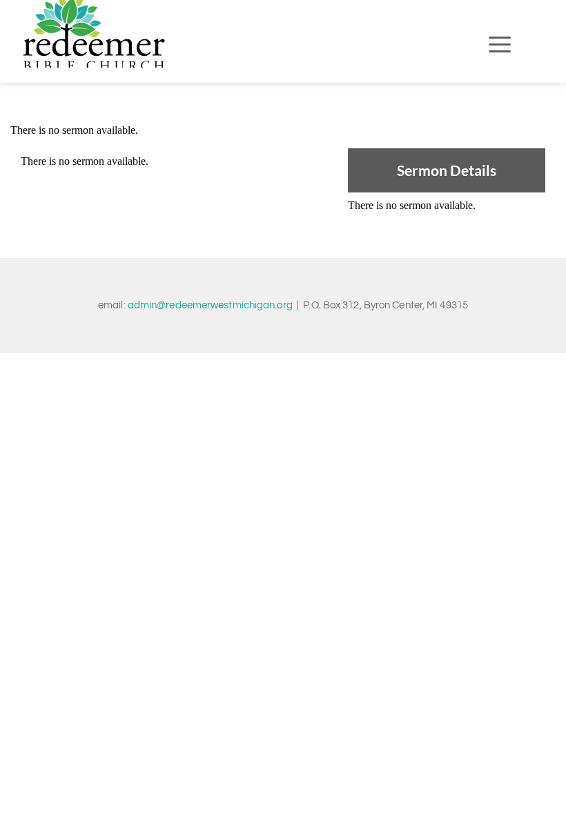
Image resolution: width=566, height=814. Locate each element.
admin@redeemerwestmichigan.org (210, 305)
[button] (500, 44)
